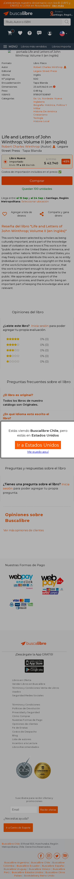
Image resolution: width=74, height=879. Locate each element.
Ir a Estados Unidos (38, 445)
